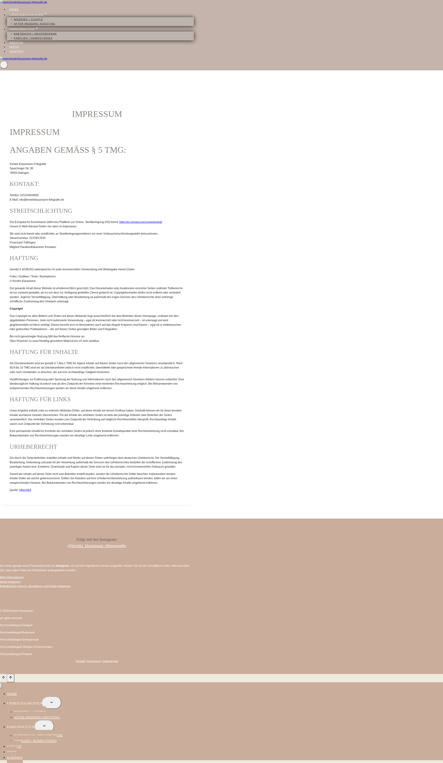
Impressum (94, 661)
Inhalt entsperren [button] (10, 581)
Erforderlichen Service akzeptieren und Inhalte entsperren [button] (35, 586)
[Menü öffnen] (4, 65)
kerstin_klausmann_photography (98, 545)
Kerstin (16, 42)
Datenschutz (110, 661)
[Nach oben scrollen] (3, 679)
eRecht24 (25, 490)
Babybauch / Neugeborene (35, 33)
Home (14, 9)
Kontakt (17, 51)
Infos (14, 46)
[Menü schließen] (1, 685)
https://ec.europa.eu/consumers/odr (140, 222)
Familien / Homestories (33, 38)
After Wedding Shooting (34, 23)
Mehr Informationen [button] (12, 577)
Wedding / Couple (28, 19)
